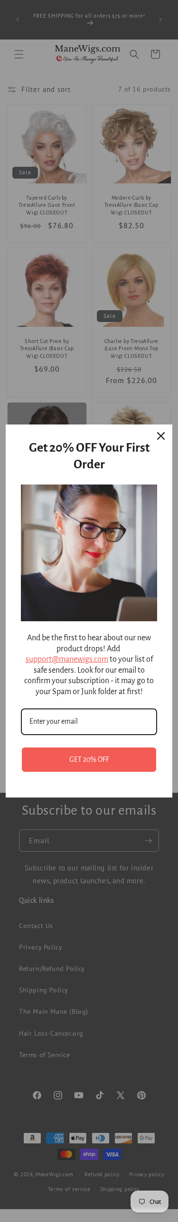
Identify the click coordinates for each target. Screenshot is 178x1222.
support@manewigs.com (67, 659)
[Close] (161, 435)
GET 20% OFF (89, 759)
